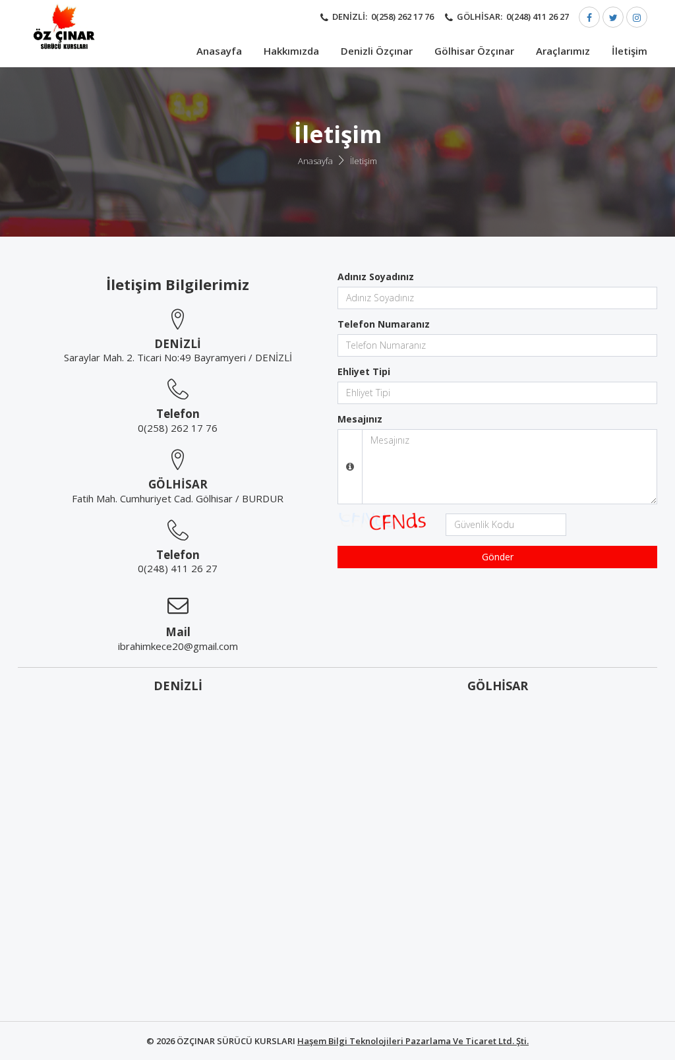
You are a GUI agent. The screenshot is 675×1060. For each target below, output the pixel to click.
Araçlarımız (563, 50)
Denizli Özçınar (377, 50)
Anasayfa (219, 50)
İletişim (629, 50)
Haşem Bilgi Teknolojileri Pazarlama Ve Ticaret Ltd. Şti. (413, 1041)
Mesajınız (360, 419)
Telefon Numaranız (384, 324)
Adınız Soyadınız (376, 276)
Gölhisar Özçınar (474, 50)
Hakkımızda (291, 50)
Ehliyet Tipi (364, 371)
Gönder (498, 556)
